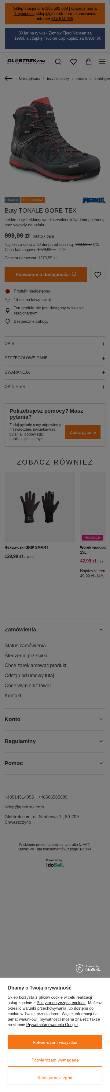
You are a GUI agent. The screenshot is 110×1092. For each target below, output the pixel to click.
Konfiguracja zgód (55, 1077)
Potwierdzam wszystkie (55, 1042)
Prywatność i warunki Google (52, 1024)
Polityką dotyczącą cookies (61, 1002)
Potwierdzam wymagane (55, 1060)
